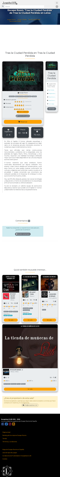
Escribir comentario (23, 234)
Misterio (6, 311)
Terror (30, 308)
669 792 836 (51, 90)
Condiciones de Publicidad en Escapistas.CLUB (16, 456)
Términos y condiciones (9, 441)
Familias (34, 96)
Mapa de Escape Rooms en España (13, 449)
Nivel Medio (7, 383)
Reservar (23, 122)
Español (10, 315)
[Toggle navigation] (57, 2)
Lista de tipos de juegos (9, 452)
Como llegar (51, 103)
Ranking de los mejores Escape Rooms (14, 435)
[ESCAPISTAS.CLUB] (9, 3)
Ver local (51, 108)
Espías (10, 311)
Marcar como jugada (23, 116)
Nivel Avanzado (19, 96)
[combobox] (24, 6)
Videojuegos (26, 310)
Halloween (25, 308)
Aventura (11, 96)
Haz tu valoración (23, 112)
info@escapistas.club (30, 405)
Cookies (4, 459)
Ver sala (10, 320)
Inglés (5, 315)
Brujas (44, 309)
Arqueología (27, 96)
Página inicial (6, 432)
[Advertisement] (30, 39)
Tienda (4, 438)
